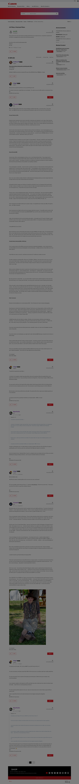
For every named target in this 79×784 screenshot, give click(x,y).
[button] (54, 383)
